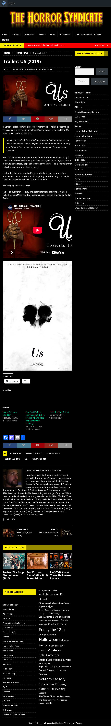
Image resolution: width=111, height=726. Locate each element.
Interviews (79, 155)
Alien (55, 591)
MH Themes (77, 723)
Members (64, 34)
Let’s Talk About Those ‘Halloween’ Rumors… (60, 575)
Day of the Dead (45, 621)
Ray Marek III (32, 69)
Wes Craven (62, 700)
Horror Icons (80, 141)
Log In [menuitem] (12, 3)
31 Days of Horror (83, 93)
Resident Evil (66, 667)
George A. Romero (48, 634)
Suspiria (42, 693)
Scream (43, 674)
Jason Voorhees (50, 650)
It (49, 646)
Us (26, 459)
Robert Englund (47, 670)
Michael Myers (62, 659)
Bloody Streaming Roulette (87, 112)
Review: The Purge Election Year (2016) (13, 575)
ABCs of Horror (81, 97)
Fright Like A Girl (82, 121)
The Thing (43, 700)
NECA (41, 664)
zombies (50, 703)
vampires (52, 700)
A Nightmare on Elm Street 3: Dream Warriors (54, 603)
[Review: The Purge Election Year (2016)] (14, 561)
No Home (79, 169)
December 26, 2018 (15, 69)
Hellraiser (64, 640)
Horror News (47, 69)
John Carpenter (49, 655)
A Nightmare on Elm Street (52, 597)
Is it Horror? (80, 160)
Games (78, 126)
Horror (43, 645)
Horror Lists (80, 145)
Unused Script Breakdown (86, 208)
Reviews (29, 34)
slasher (44, 689)
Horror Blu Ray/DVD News (86, 131)
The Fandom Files (83, 198)
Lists (52, 34)
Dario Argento (45, 617)
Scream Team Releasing (52, 684)
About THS (80, 102)
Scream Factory (52, 679)
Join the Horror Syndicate (88, 34)
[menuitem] (4, 3)
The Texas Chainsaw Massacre (54, 696)
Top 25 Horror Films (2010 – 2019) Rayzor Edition (37, 575)
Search (78, 67)
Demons (55, 620)
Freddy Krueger (57, 624)
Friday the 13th (52, 630)
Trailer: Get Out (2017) (59, 412)
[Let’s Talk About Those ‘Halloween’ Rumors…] (61, 561)
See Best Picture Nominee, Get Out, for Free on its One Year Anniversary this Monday (35, 418)
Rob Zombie (61, 671)
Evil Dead (43, 624)
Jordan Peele (53, 454)
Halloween (48, 639)
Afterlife (79, 107)
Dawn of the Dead (61, 617)
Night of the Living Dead (49, 666)
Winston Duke (39, 459)
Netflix (47, 663)
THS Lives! (79, 203)
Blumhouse (15, 454)
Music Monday (81, 165)
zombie (42, 703)
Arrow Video (46, 606)
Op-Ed (77, 179)
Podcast (16, 34)
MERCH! (5, 40)
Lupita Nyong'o (12, 459)
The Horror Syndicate (89, 53)
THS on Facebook (14, 592)
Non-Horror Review (83, 174)
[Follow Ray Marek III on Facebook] (3, 519)
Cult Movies (80, 117)
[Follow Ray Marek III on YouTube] (12, 519)
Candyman (43, 614)
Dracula (64, 620)
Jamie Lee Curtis (57, 646)
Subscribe (99, 81)
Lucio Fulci (45, 659)
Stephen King (58, 689)
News (41, 34)
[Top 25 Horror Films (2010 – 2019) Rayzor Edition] (38, 561)
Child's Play (54, 613)
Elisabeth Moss (34, 454)
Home (4, 34)
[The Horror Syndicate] (55, 30)
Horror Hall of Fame (83, 136)
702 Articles (55, 470)
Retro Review (81, 189)
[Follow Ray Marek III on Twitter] (7, 519)
